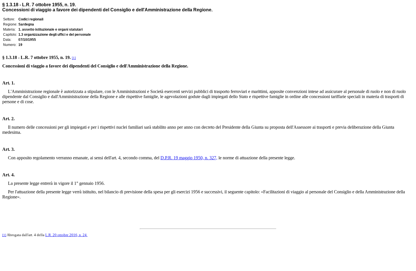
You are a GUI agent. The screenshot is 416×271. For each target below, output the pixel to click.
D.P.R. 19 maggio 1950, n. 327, (188, 157)
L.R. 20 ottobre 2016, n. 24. (66, 235)
